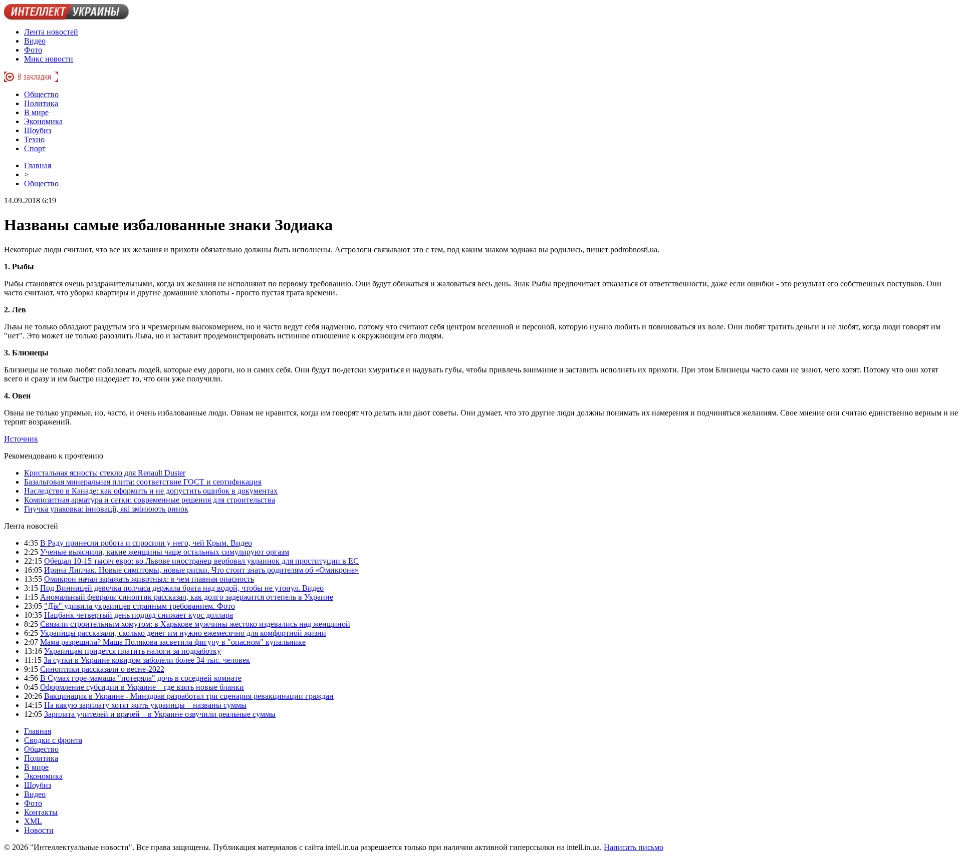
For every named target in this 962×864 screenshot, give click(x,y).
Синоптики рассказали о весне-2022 (102, 669)
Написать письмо (633, 847)
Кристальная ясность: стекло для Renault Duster (104, 473)
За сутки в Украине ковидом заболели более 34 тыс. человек (147, 660)
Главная (37, 165)
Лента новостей (51, 32)
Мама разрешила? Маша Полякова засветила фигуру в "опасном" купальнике (173, 642)
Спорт (35, 148)
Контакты (41, 812)
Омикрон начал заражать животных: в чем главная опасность (149, 579)
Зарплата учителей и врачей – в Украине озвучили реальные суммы (160, 714)
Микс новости (48, 59)
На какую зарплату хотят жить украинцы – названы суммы (145, 705)
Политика (41, 103)
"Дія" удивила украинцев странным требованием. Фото (139, 606)
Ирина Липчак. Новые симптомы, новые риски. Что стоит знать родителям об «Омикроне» (201, 570)
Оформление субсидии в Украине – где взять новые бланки (142, 687)
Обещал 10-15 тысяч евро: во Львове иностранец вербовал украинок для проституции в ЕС (201, 561)
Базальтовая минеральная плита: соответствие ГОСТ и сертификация (143, 482)
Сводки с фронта (53, 740)
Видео (35, 41)
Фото (33, 50)
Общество (41, 94)
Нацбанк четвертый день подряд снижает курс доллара (138, 615)
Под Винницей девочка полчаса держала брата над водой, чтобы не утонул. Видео (182, 588)
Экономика (43, 121)
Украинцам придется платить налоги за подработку (132, 651)
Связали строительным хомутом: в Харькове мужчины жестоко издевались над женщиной (195, 624)
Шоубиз (37, 130)
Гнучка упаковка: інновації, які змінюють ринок (106, 509)
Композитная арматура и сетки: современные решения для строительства (149, 500)
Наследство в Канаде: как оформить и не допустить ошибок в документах (151, 491)
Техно (34, 139)
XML (33, 821)
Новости (39, 830)
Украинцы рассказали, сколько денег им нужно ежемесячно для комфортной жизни (183, 633)
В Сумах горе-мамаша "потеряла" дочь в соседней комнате (141, 678)
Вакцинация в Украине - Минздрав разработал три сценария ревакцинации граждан (189, 696)
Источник (21, 439)
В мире (36, 112)
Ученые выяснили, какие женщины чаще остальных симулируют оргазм (164, 552)
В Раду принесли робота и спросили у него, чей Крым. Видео (146, 543)
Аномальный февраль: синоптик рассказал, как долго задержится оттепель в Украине (186, 597)
